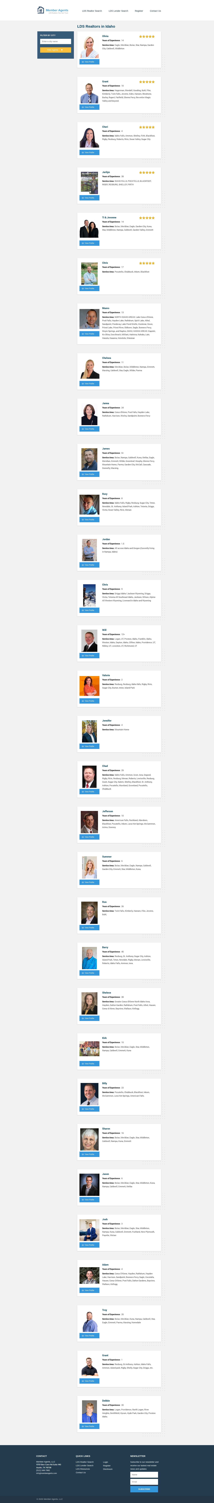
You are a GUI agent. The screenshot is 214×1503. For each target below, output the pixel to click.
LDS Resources (83, 1469)
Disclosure (107, 1469)
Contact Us (155, 11)
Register (139, 11)
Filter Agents (53, 50)
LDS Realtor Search (92, 11)
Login (105, 1462)
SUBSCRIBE (144, 1489)
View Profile (89, 62)
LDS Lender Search (118, 11)
